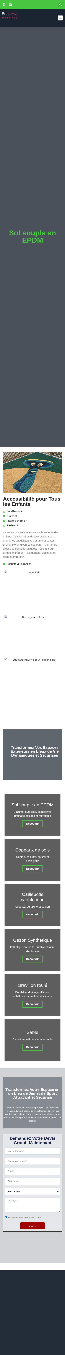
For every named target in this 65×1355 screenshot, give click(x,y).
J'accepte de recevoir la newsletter (24, 1217)
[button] (60, 4)
